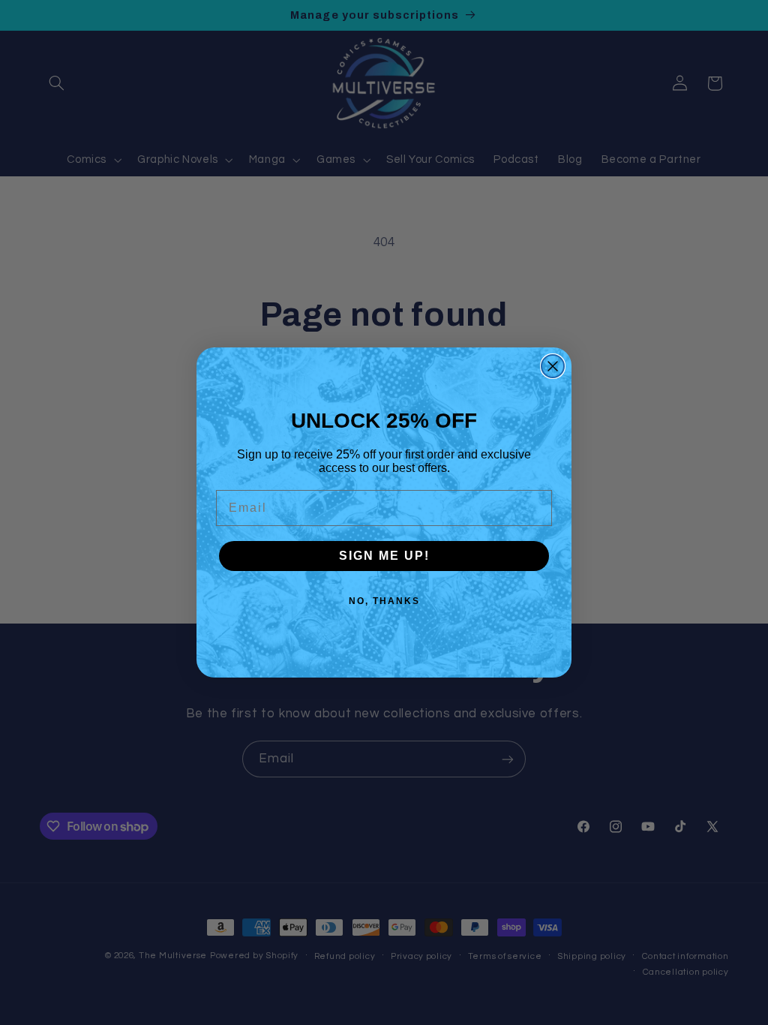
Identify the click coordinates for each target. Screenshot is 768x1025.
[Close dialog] (553, 366)
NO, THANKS (384, 601)
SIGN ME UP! (384, 555)
